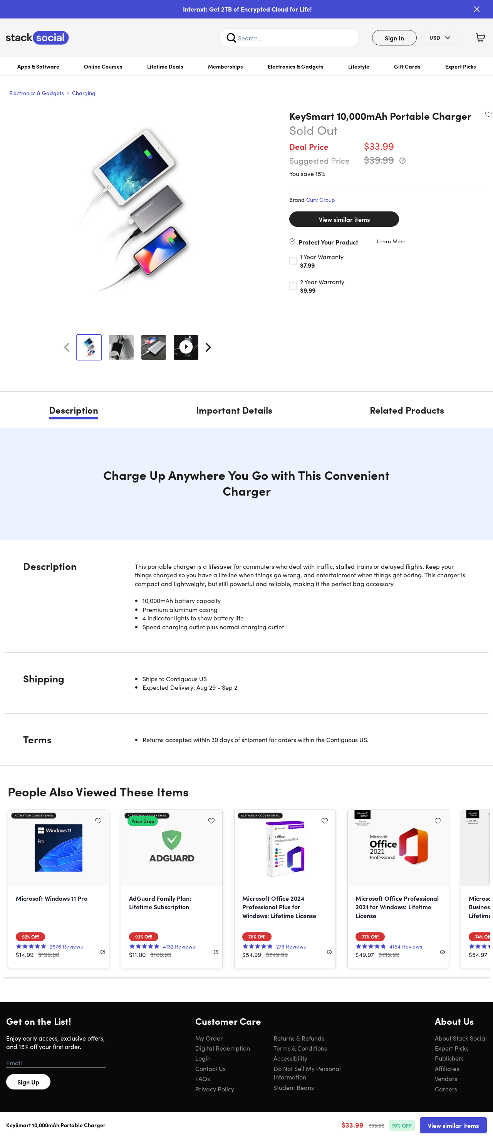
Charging (84, 93)
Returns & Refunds (298, 1038)
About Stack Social (461, 1038)
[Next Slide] (208, 347)
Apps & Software (38, 66)
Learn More (391, 241)
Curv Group (320, 199)
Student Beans (293, 1087)
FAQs (202, 1078)
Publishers (449, 1058)
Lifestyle (358, 66)
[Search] (231, 37)
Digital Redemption (222, 1048)
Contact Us (210, 1068)
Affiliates (447, 1068)
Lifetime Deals (165, 66)
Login (203, 1058)
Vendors (446, 1078)
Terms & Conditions (300, 1048)
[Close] (477, 9)
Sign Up (28, 1082)
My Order (209, 1038)
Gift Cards (407, 66)
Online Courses (103, 66)
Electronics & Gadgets (296, 66)
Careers (446, 1088)
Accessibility (290, 1058)
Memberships (225, 66)
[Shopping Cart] (480, 38)
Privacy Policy (214, 1088)
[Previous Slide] (66, 347)
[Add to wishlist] (488, 114)
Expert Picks (460, 66)
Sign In (394, 38)
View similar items (344, 219)
